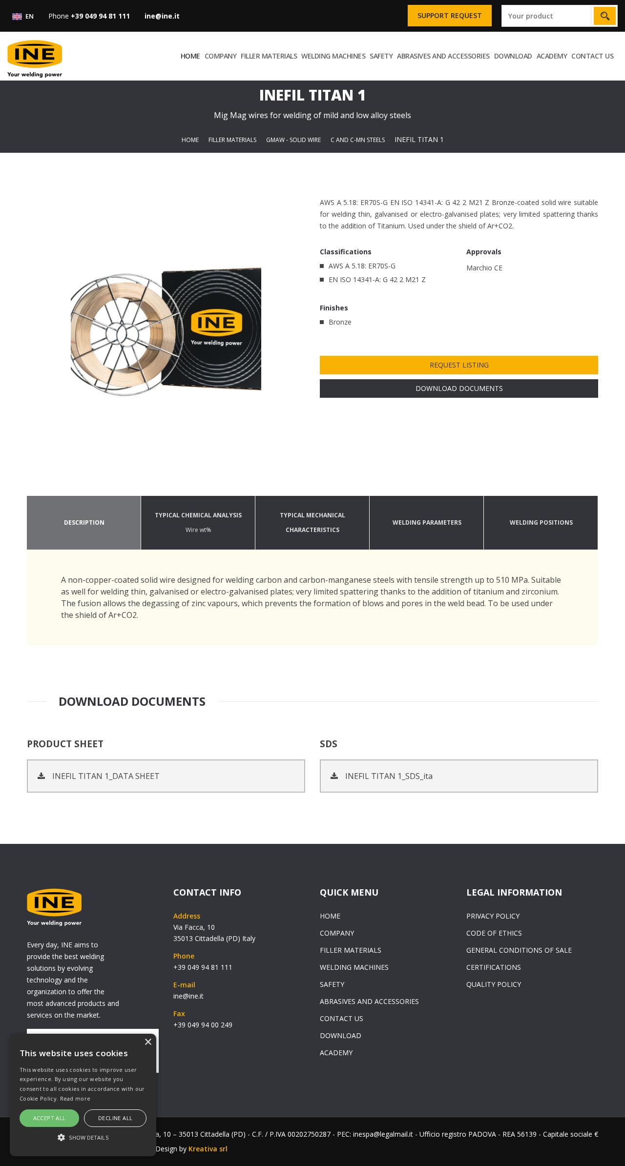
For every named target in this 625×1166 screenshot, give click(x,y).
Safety (381, 56)
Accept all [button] (49, 1118)
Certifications (493, 967)
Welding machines (333, 56)
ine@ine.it (188, 996)
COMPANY (221, 56)
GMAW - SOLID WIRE (293, 140)
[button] (83, 1138)
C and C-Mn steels (358, 140)
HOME (190, 56)
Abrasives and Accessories (443, 56)
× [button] (147, 1042)
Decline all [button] (115, 1118)
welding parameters (427, 522)
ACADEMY (552, 56)
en (29, 16)
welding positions (541, 522)
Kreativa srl (208, 1148)
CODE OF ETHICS (494, 933)
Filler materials (269, 56)
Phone (89, 15)
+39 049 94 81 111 (202, 967)
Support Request (449, 15)
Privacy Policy (493, 916)
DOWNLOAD (513, 56)
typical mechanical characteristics (312, 522)
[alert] (83, 1095)
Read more (75, 1098)
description (84, 522)
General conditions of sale (519, 950)
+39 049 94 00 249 (202, 1024)
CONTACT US (592, 56)
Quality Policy (493, 984)
